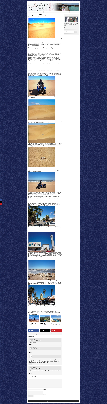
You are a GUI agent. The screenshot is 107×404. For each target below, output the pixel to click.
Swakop (48, 334)
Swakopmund (52, 334)
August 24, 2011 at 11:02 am (36, 340)
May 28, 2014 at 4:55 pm (36, 368)
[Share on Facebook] (1, 200)
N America (33, 2)
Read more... (66, 27)
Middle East (66, 2)
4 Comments (41, 16)
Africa (52, 2)
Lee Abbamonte (53, 7)
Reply (30, 344)
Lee (36, 16)
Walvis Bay (56, 334)
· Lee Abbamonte (55, 401)
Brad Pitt (38, 334)
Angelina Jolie (33, 334)
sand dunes (45, 334)
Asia (50, 2)
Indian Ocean (61, 2)
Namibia (41, 334)
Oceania (70, 2)
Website (44, 394)
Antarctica (75, 2)
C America (38, 2)
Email (44, 391)
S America (42, 2)
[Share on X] (1, 202)
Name (44, 389)
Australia (46, 2)
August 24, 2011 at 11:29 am (36, 348)
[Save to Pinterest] (1, 204)
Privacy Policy (60, 401)
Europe (29, 2)
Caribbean (56, 2)
